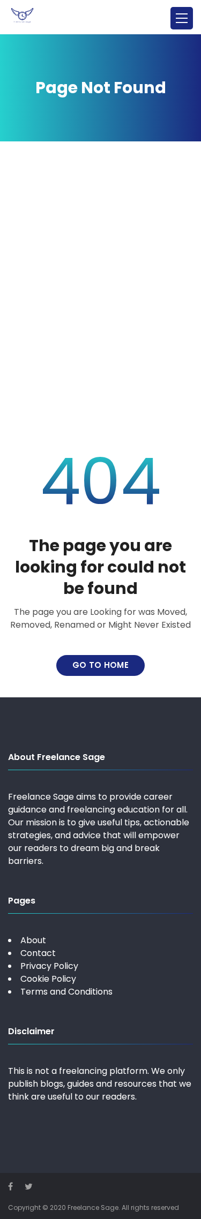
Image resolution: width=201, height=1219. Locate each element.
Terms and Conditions (66, 991)
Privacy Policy (49, 966)
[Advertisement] (100, 295)
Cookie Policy (48, 979)
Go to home (100, 665)
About (33, 940)
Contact (38, 953)
